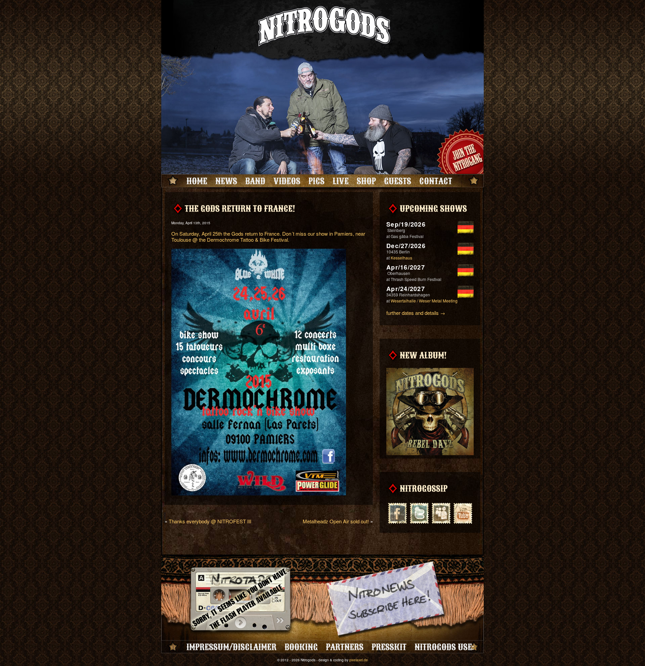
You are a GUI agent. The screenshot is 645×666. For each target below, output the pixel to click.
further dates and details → (415, 312)
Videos (286, 181)
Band (255, 181)
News (226, 181)
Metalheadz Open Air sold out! (336, 521)
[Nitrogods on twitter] (419, 512)
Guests (397, 181)
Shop (366, 181)
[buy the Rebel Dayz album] (430, 453)
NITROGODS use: (444, 646)
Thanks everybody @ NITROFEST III (210, 521)
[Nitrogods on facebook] (397, 512)
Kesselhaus (401, 257)
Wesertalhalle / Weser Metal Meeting (424, 300)
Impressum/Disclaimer (231, 646)
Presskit (389, 646)
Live (341, 181)
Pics (316, 181)
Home (196, 181)
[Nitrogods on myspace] (441, 512)
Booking (301, 646)
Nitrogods (322, 28)
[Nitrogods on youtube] (463, 512)
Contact (435, 181)
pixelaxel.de (358, 660)
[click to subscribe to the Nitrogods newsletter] (386, 600)
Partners (344, 646)
